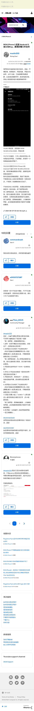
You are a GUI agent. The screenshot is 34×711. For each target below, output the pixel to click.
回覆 (17, 222)
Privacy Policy (21, 697)
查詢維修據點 (7, 607)
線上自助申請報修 (9, 645)
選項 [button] (31, 36)
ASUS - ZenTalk (11, 13)
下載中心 (6, 620)
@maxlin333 (7, 333)
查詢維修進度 (7, 610)
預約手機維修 (7, 640)
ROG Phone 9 (8, 544)
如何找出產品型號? (9, 602)
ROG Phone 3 (6, 36)
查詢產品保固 (7, 612)
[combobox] (17, 25)
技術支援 (6, 622)
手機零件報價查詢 (9, 617)
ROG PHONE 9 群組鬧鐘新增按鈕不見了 (15, 561)
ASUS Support (8, 662)
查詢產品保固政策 (9, 615)
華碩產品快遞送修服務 (11, 642)
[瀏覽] (3, 13)
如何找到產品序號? (9, 605)
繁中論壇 (7, 693)
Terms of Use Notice (8, 697)
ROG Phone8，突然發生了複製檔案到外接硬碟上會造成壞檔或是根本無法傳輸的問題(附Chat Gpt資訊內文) (16, 572)
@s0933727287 (8, 428)
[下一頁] (24, 523)
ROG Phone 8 (8, 578)
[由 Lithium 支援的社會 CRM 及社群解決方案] (28, 707)
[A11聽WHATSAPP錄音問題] (27, 234)
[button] (6, 217)
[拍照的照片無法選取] (31, 234)
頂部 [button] (5, 706)
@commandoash (9, 418)
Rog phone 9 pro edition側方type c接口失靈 (16, 584)
